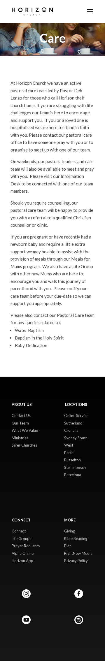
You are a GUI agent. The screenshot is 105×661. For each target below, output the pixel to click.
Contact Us (21, 415)
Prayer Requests (26, 545)
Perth (69, 452)
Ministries (20, 438)
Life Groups (21, 538)
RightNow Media (78, 553)
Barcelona (72, 474)
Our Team (20, 423)
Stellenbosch (75, 467)
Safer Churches (24, 445)
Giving (69, 531)
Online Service (76, 415)
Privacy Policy (76, 560)
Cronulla (71, 430)
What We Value (25, 430)
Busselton (72, 460)
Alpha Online (23, 553)
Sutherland (73, 423)
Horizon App (22, 560)
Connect (19, 531)
